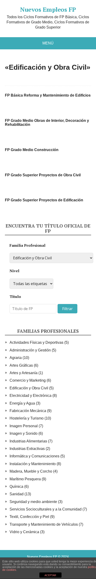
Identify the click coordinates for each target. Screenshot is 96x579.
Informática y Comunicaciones (34, 456)
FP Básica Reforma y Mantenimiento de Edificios (48, 95)
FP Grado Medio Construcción (31, 150)
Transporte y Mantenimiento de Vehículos (44, 524)
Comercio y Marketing (28, 380)
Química (16, 487)
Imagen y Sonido (24, 433)
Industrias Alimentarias (28, 441)
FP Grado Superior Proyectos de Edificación (44, 200)
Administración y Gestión (30, 350)
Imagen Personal (24, 426)
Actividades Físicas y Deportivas (36, 342)
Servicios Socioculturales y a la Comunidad (46, 509)
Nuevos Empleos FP (48, 9)
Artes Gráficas (21, 365)
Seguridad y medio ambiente (33, 502)
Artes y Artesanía (24, 373)
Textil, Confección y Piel (29, 517)
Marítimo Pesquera (25, 479)
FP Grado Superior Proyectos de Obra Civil (43, 175)
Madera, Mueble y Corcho (31, 471)
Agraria (16, 358)
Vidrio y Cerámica (24, 532)
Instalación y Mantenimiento (33, 464)
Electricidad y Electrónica (30, 396)
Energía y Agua (22, 403)
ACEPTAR (50, 575)
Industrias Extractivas (27, 449)
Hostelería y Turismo (27, 418)
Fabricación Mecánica (28, 411)
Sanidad (17, 494)
